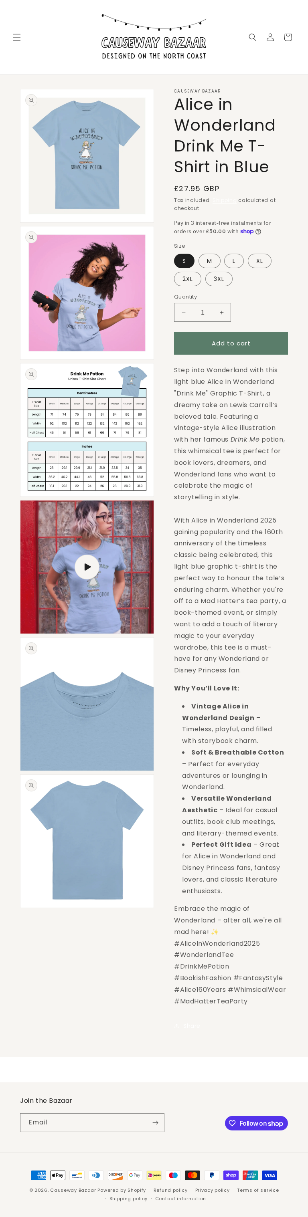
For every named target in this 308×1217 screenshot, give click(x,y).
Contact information (180, 1198)
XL (259, 261)
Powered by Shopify (121, 1190)
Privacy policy (212, 1190)
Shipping (225, 200)
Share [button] (192, 1026)
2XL (187, 279)
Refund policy (171, 1190)
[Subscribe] (155, 1122)
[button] (17, 37)
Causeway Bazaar (73, 1190)
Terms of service (258, 1190)
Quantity (185, 297)
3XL (219, 279)
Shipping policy (128, 1198)
